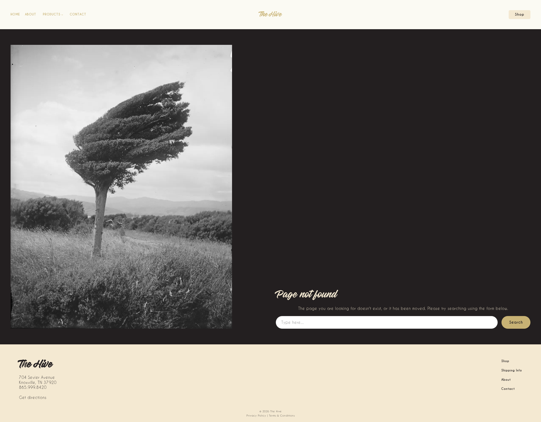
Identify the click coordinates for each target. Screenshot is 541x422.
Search (516, 322)
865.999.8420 (32, 387)
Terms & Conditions (282, 415)
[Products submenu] (62, 14)
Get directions (32, 397)
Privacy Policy (256, 415)
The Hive (270, 14)
